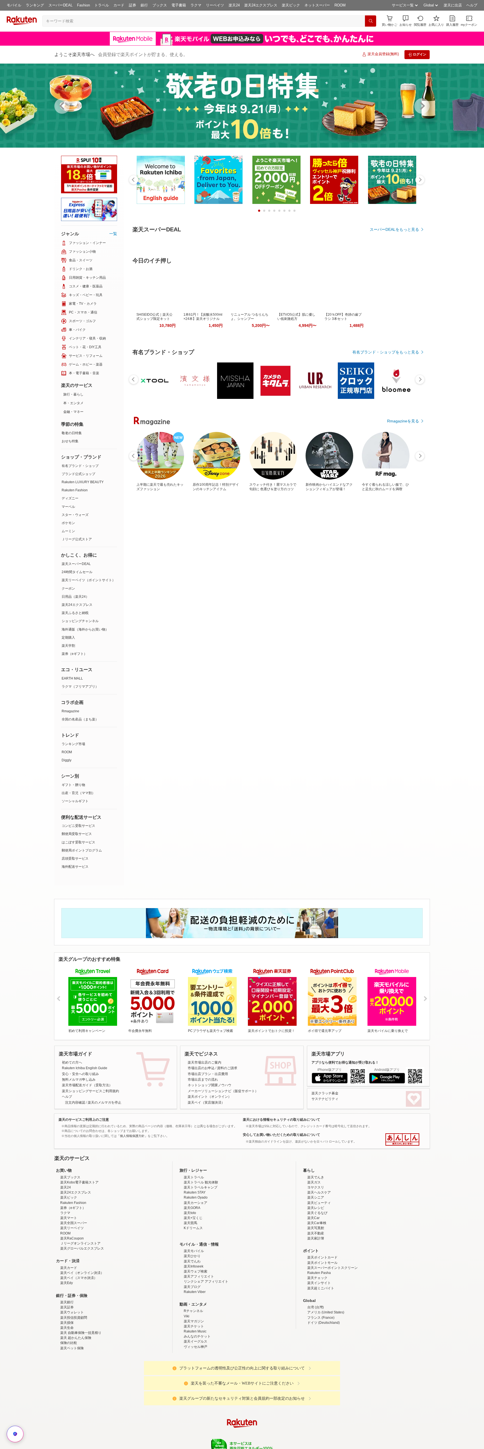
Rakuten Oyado (196, 1246)
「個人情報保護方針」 (132, 1136)
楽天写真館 (315, 1277)
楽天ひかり (192, 1305)
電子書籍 (178, 5)
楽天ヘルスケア (319, 1241)
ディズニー (70, 498)
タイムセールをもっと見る (395, 581)
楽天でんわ (192, 1310)
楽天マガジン (194, 1370)
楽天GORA (192, 1257)
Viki (186, 1365)
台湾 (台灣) (315, 1356)
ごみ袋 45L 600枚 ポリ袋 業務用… (243, 546)
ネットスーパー (317, 5)
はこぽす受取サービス (78, 842)
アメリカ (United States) (325, 1361)
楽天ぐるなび (317, 1262)
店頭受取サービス (75, 858)
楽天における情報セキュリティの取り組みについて (281, 1120)
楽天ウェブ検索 (195, 1320)
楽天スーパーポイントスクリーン (332, 1317)
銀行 (144, 5)
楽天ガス (314, 1231)
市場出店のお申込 (201, 1068)
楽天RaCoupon (72, 1287)
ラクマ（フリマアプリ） (80, 687)
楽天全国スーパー (73, 1272)
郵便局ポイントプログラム (82, 850)
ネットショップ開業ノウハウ (209, 1085)
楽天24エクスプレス (260, 5)
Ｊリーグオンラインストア (80, 1292)
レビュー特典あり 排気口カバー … (337, 546)
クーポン (68, 588)
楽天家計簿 (315, 1287)
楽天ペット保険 (72, 1397)
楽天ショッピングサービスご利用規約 (90, 1091)
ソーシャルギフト (75, 801)
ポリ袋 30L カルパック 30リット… (212, 546)
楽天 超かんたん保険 (75, 1387)
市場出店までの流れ (203, 1079)
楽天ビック (291, 5)
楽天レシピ (315, 1257)
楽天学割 (68, 646)
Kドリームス (193, 1277)
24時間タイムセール (77, 572)
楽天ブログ (192, 1336)
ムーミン (68, 531)
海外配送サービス (75, 867)
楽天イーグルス (195, 1390)
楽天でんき (315, 1226)
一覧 (113, 233)
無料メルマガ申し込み (79, 1079)
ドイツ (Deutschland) (323, 1372)
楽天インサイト (319, 1332)
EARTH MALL (72, 678)
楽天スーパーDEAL (76, 564)
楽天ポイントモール (322, 1312)
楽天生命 (67, 1377)
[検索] (370, 21)
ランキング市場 (73, 744)
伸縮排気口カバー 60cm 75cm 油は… (400, 546)
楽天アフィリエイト (199, 1325)
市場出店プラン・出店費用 (208, 1074)
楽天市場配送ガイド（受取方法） (87, 1085)
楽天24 (234, 5)
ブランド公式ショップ (78, 474)
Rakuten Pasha (319, 1322)
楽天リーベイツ (72, 1277)
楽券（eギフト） (74, 654)
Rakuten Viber (195, 1341)
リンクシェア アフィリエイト (206, 1330)
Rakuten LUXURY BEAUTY (83, 482)
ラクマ (195, 5)
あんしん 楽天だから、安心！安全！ (402, 1139)
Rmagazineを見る (403, 741)
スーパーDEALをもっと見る (394, 229)
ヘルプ (471, 5)
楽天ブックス (70, 1226)
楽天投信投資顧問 (73, 1367)
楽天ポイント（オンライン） (209, 1097)
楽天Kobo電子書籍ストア (79, 1231)
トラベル (101, 5)
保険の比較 (68, 1392)
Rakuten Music (195, 1380)
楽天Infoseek (193, 1315)
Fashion (83, 5)
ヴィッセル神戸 (195, 1396)
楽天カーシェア (195, 1252)
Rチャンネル (193, 1360)
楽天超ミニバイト (320, 1337)
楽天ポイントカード (322, 1306)
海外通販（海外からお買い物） (85, 629)
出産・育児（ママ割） (78, 793)
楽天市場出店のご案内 (204, 1062)
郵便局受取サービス (77, 834)
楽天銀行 (67, 1351)
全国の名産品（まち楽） (80, 719)
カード (118, 5)
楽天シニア (315, 1246)
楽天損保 (67, 1372)
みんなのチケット (197, 1385)
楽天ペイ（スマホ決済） (78, 1327)
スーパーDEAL (60, 5)
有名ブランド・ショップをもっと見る (385, 426)
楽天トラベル (194, 1226)
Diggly (66, 760)
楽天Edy (66, 1332)
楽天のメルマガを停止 (104, 1102)
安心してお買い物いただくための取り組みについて (281, 1135)
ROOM (340, 5)
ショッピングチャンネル (80, 621)
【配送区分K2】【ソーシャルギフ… (369, 546)
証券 (132, 5)
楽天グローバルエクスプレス (82, 1297)
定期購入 (68, 637)
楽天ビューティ (319, 1252)
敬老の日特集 (72, 433)
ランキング (35, 5)
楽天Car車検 (316, 1272)
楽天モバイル (194, 1300)
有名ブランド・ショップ (80, 466)
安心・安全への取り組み (80, 1074)
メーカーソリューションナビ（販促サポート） (223, 1091)
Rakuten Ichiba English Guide (84, 1068)
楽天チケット (194, 1375)
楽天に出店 (453, 5)
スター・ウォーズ (75, 515)
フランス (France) (320, 1367)
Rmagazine (70, 711)
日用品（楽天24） (75, 597)
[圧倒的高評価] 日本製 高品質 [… (148, 546)
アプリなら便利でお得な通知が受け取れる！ (345, 1062)
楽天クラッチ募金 (324, 1093)
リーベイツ (215, 5)
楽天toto (190, 1262)
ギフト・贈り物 (73, 785)
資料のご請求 (227, 1068)
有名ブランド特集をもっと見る (391, 667)
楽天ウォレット (72, 1361)
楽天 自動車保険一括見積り (80, 1382)
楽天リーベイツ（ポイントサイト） (88, 580)
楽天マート (68, 1267)
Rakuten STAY (195, 1241)
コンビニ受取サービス (78, 826)
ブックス (159, 5)
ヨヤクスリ (315, 1236)
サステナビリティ (324, 1099)
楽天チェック (317, 1327)
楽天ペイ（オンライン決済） (82, 1322)
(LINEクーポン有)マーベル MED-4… (306, 546)
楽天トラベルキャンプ (200, 1236)
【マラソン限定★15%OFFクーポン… (180, 546)
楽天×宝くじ (193, 1267)
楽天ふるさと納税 (75, 613)
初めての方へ (72, 1062)
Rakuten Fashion (75, 490)
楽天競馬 (190, 1272)
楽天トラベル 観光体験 (201, 1231)
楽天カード (68, 1317)
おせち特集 (70, 441)
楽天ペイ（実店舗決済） (206, 1102)
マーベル (68, 507)
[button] (405, 21)
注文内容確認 (75, 1102)
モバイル (14, 5)
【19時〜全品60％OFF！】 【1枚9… (275, 546)
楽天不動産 (315, 1282)
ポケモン (68, 523)
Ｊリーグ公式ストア (77, 539)
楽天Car (313, 1267)
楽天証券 (67, 1356)
